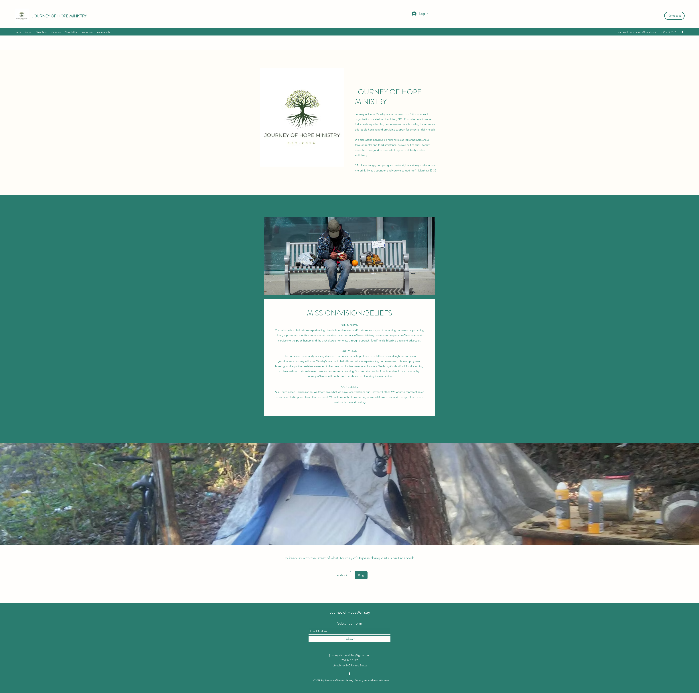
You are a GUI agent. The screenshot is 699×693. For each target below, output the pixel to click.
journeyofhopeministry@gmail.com (637, 31)
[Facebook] (682, 32)
